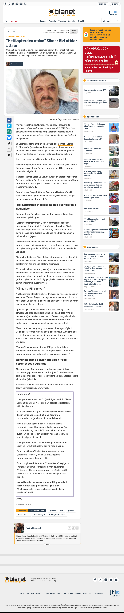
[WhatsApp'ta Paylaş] (9, 131)
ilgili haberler (93, 116)
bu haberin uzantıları (96, 80)
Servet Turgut (65, 143)
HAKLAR (11, 31)
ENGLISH (103, 4)
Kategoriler (114, 21)
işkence (53, 511)
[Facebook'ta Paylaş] (9, 120)
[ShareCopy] (9, 143)
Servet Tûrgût (23, 515)
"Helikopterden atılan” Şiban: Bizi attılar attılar (41, 43)
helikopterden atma (57, 515)
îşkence (71, 511)
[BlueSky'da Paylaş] (9, 137)
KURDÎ (115, 4)
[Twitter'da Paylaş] (9, 126)
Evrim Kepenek (34, 528)
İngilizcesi (62, 119)
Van (25, 147)
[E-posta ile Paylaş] (9, 149)
